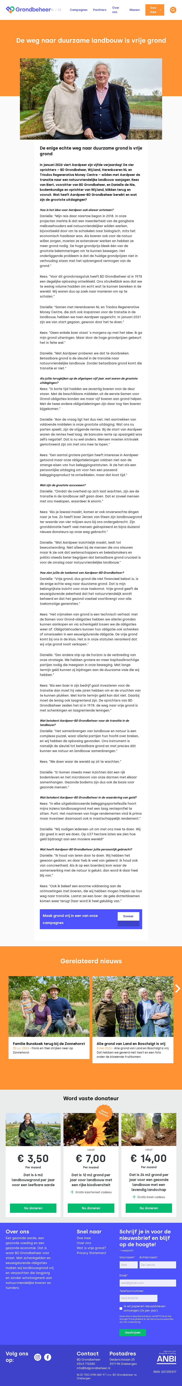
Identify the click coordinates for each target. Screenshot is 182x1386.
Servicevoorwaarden (161, 1319)
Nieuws (135, 10)
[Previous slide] (4, 1022)
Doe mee (153, 10)
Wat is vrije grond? (91, 1248)
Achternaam (149, 1257)
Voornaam (127, 1257)
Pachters (99, 10)
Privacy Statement (91, 1253)
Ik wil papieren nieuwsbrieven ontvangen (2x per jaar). (144, 1308)
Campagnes (78, 10)
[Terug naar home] (28, 10)
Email (123, 1275)
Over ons (84, 1243)
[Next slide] (177, 988)
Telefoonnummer (131, 1291)
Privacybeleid (135, 1319)
